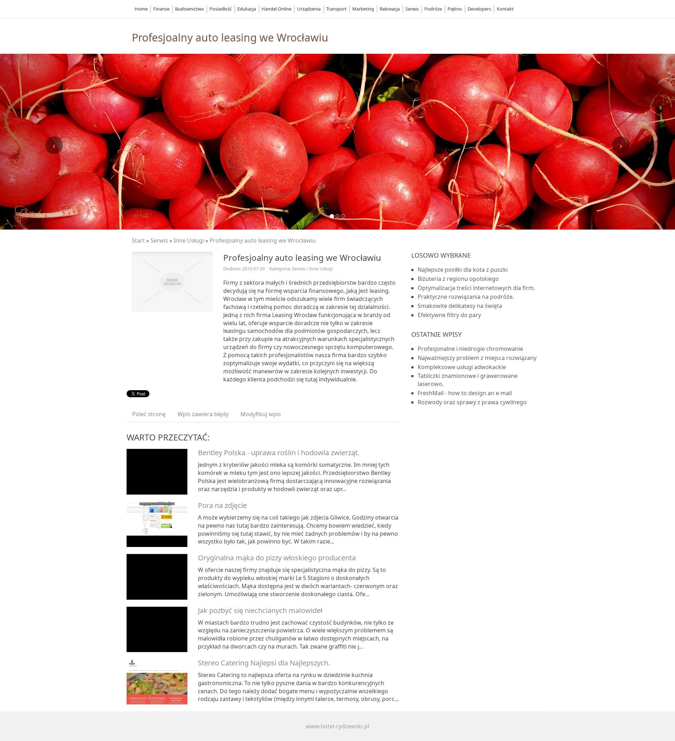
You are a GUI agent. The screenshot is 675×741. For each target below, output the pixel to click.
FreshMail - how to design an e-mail (465, 393)
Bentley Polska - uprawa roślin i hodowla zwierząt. (278, 452)
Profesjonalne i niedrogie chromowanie (470, 349)
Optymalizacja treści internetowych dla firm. (476, 288)
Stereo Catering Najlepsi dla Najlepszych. (264, 663)
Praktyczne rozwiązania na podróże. (466, 297)
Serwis (159, 240)
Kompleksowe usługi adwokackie (462, 367)
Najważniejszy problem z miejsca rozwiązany (477, 358)
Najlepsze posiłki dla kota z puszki (463, 269)
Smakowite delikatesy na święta (460, 306)
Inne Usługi (189, 240)
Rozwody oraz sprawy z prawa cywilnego (472, 402)
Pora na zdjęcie (222, 505)
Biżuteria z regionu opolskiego (458, 279)
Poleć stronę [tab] (149, 414)
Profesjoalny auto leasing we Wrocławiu (263, 240)
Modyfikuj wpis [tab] (260, 414)
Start (138, 240)
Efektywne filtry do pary (449, 315)
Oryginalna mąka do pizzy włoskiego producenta (277, 557)
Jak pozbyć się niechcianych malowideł (260, 610)
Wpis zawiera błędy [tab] (203, 414)
